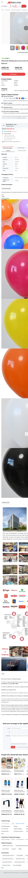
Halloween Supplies (18, 828)
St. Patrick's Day (4, 828)
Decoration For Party (20, 858)
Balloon (20, 849)
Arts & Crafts (7, 9)
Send (13, 747)
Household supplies (5, 826)
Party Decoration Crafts (20, 862)
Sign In (3, 141)
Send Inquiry (13, 74)
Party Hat (14, 849)
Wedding (15, 826)
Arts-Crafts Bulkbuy (17, 865)
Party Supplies (24, 9)
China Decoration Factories (8, 855)
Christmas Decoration (18, 831)
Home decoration (5, 831)
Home (2, 9)
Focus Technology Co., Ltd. (17, 872)
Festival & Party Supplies (15, 9)
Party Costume (5, 849)
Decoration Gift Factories (7, 858)
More (2, 867)
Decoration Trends (6, 865)
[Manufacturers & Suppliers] (14, 2)
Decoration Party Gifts (7, 862)
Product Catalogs (20, 823)
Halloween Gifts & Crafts (7, 845)
